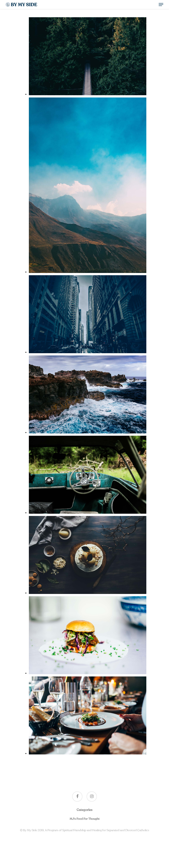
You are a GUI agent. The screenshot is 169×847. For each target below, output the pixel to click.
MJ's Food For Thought (85, 819)
